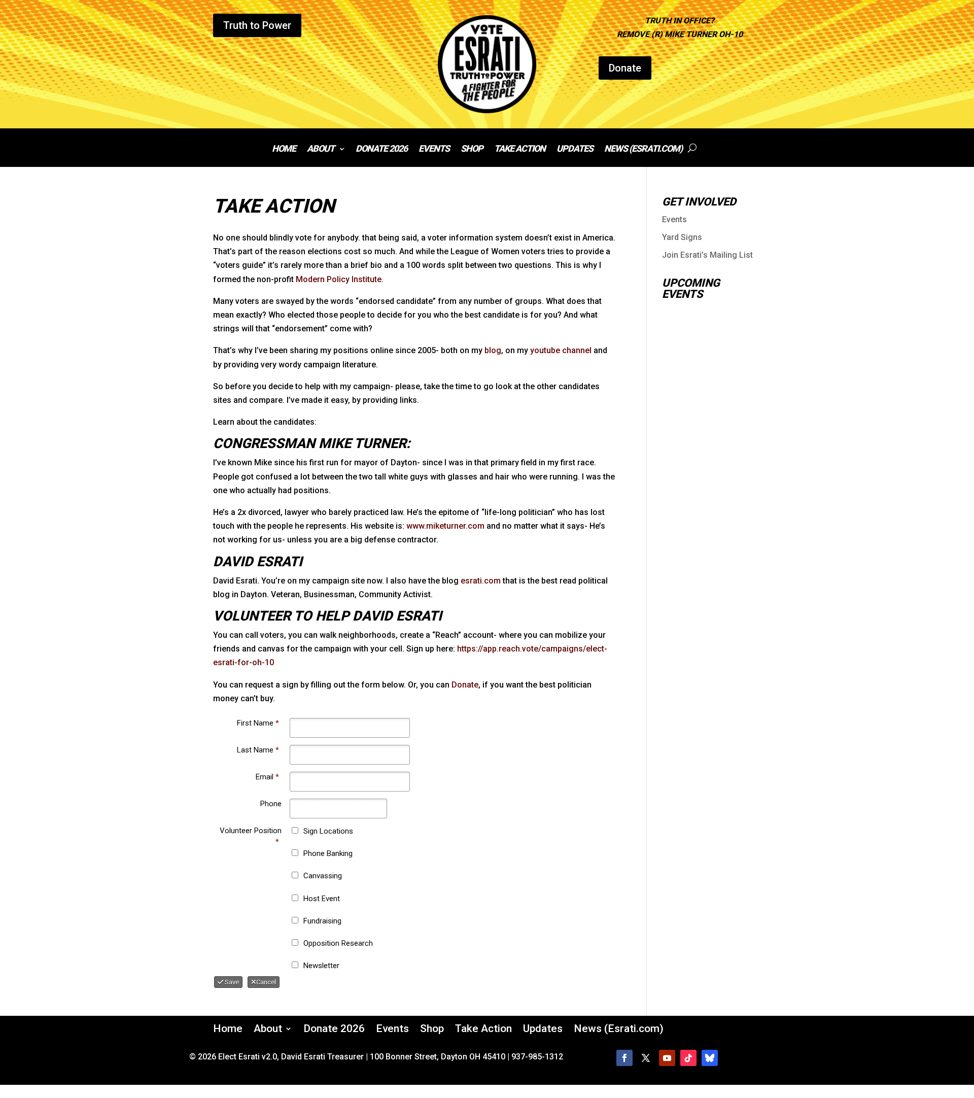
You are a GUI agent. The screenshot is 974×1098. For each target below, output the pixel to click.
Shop (472, 149)
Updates (574, 149)
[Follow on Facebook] (624, 1058)
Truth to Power (257, 25)
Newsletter (321, 965)
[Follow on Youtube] (667, 1058)
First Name (258, 723)
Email (267, 776)
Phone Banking (328, 853)
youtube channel (561, 350)
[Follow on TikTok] (688, 1058)
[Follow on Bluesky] (710, 1058)
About (320, 149)
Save (231, 982)
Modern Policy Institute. (340, 279)
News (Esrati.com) (643, 149)
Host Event (321, 898)
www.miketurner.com (445, 526)
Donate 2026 (381, 149)
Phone (271, 803)
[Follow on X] (646, 1058)
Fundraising (322, 920)
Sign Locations (328, 831)
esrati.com (481, 581)
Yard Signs (682, 237)
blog (492, 350)
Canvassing (322, 875)
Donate (625, 68)
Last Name (258, 749)
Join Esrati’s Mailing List (707, 255)
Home (284, 149)
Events (434, 149)
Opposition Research (338, 943)
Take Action (519, 149)
